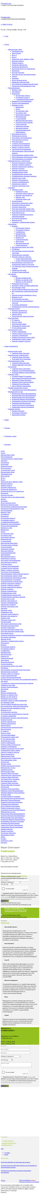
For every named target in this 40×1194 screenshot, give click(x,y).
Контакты (7, 445)
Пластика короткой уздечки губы (23, 209)
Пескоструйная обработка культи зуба (25, 290)
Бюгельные (16, 94)
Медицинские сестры (15, 392)
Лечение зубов (13, 375)
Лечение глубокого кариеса (21, 165)
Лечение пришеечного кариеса (22, 167)
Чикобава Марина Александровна (24, 373)
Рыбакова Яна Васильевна (21, 403)
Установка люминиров (19, 305)
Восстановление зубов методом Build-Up (14, 706)
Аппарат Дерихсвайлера (20, 272)
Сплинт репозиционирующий (26, 261)
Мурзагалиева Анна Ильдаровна (23, 398)
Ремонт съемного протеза (21, 148)
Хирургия (11, 188)
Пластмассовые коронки (24, 123)
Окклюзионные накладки (20, 255)
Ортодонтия (12, 224)
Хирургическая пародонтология (23, 316)
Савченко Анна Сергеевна (21, 369)
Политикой (4, 897)
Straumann (15, 78)
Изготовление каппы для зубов (22, 247)
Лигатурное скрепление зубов (22, 203)
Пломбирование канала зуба (22, 174)
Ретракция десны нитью (20, 284)
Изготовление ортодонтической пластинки (15, 670)
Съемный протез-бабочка (21, 146)
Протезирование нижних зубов (22, 155)
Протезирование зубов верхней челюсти (15, 574)
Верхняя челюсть (18, 61)
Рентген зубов (17, 322)
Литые (18, 109)
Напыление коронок (23, 115)
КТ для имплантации (19, 328)
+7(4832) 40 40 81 (7, 24)
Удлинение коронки (22, 126)
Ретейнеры (16, 249)
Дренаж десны (17, 220)
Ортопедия (12, 274)
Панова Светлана (18, 411)
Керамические (20, 234)
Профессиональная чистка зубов (23, 338)
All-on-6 (14, 57)
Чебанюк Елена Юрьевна (21, 384)
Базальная (15, 71)
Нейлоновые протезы (19, 136)
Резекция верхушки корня (21, 205)
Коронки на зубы (17, 105)
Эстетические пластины (20, 299)
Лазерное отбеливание (20, 336)
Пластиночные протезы (20, 140)
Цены (6, 1154)
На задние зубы (21, 113)
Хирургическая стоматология (18, 355)
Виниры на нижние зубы (24, 280)
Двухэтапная (16, 53)
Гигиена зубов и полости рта (22, 334)
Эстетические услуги (15, 330)
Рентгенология (13, 318)
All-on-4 (14, 55)
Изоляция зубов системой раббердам (25, 286)
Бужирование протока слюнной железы (25, 307)
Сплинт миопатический (24, 259)
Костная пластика (18, 73)
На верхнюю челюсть (23, 96)
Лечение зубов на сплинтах (21, 257)
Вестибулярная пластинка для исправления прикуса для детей (23, 264)
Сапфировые (20, 232)
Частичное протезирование (21, 149)
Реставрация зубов (18, 288)
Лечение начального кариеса (22, 163)
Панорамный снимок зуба (21, 326)
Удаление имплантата (19, 65)
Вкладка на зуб (17, 297)
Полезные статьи (10, 436)
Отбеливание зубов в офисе (21, 339)
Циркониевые (20, 132)
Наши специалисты (11, 346)
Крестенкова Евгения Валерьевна (24, 378)
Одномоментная (17, 52)
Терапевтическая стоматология (19, 161)
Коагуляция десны (18, 213)
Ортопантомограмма (19, 324)
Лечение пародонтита (19, 313)
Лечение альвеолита (19, 207)
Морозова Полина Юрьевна (21, 380)
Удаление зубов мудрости (24, 194)
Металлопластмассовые (24, 121)
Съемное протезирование (21, 144)
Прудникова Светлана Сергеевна (23, 401)
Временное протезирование (22, 101)
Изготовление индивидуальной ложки (25, 84)
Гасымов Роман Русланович (22, 376)
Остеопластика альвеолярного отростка (14, 714)
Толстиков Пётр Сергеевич (21, 359)
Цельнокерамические (23, 130)
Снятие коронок (21, 124)
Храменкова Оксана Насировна (23, 407)
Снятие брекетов (21, 245)
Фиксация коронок (22, 128)
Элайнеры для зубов (19, 270)
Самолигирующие (22, 240)
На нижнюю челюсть (23, 98)
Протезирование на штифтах (22, 159)
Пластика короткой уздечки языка (23, 211)
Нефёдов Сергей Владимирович (23, 371)
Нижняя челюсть (17, 63)
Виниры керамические (23, 278)
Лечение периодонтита (20, 171)
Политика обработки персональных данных (15, 1162)
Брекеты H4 (20, 238)
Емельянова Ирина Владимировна (24, 394)
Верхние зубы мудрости (24, 196)
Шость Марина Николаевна (21, 386)
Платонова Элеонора (19, 413)
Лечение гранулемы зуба (20, 186)
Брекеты (15, 226)
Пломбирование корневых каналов (24, 176)
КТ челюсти (16, 320)
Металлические (21, 117)
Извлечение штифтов (19, 184)
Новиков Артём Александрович (23, 382)
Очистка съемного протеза (21, 341)
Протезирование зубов (16, 361)
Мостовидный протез (19, 134)
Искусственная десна (19, 80)
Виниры (14, 276)
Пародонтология (14, 309)
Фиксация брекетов (22, 243)
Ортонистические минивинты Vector (24, 295)
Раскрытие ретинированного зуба (23, 86)
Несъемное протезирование (22, 138)
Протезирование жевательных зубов (24, 157)
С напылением (21, 119)
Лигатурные (20, 242)
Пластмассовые (17, 142)
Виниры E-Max (17, 90)
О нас (6, 36)
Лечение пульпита (18, 169)
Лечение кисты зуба (19, 178)
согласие (30, 893)
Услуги (6, 45)
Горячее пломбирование (20, 182)
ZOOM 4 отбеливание (19, 332)
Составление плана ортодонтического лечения (17, 683)
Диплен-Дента (17, 314)
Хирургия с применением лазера (23, 222)
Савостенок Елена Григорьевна (23, 405)
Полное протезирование (20, 103)
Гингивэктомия (17, 201)
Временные (20, 107)
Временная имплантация (20, 82)
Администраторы (14, 409)
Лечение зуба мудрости (20, 180)
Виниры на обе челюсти (24, 282)
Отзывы (7, 428)
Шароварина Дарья (18, 415)
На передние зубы (22, 111)
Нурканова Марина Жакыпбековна (24, 399)
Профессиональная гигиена (18, 388)
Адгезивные (16, 92)
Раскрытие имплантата (20, 67)
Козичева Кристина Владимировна (24, 396)
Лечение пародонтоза (19, 311)
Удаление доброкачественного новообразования (22, 216)
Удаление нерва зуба (23, 199)
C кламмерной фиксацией (24, 100)
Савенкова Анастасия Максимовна (24, 390)
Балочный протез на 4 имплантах (23, 69)
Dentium (14, 77)
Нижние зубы (20, 197)
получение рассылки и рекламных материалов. (16, 899)
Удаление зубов (17, 190)
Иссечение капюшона (19, 219)
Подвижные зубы (22, 192)
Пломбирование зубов (20, 172)
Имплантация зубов (15, 50)
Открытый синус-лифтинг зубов (23, 59)
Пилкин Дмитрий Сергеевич (21, 365)
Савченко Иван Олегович (20, 353)
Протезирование (14, 88)
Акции (6, 420)
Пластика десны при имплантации (24, 75)
